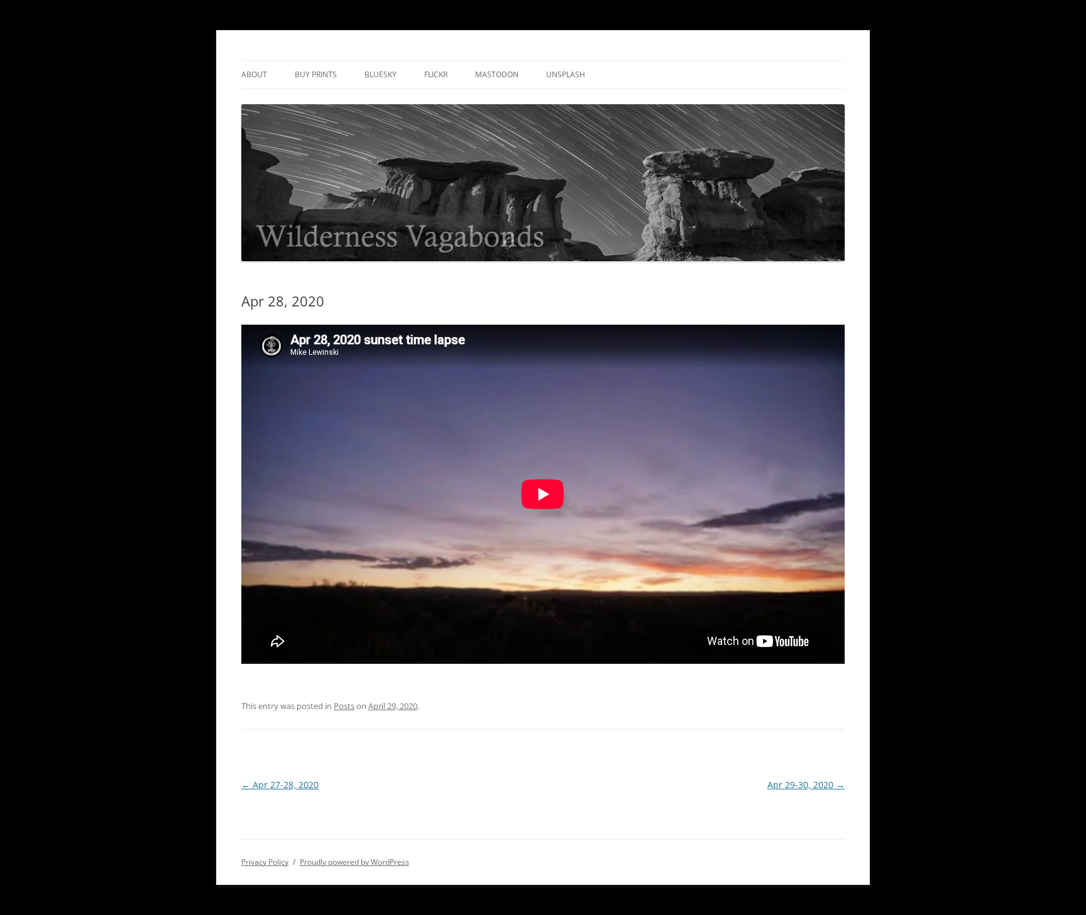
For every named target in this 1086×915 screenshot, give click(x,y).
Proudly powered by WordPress (354, 862)
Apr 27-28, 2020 (280, 785)
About (254, 74)
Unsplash (565, 74)
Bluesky (381, 74)
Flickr (435, 74)
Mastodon (496, 74)
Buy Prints (316, 74)
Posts (344, 706)
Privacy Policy (264, 862)
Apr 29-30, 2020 (806, 785)
